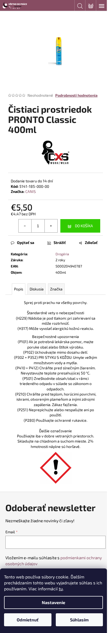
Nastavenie (53, 602)
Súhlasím (79, 619)
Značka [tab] (56, 289)
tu (61, 588)
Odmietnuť (28, 619)
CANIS (30, 191)
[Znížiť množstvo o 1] (25, 225)
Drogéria (62, 254)
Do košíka (84, 225)
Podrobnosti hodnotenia (76, 95)
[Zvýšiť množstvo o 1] (50, 225)
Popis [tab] (18, 289)
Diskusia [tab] (37, 289)
